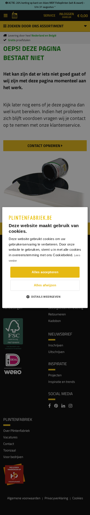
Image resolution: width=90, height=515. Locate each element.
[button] (45, 296)
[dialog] (45, 257)
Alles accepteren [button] (45, 272)
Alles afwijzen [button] (45, 285)
